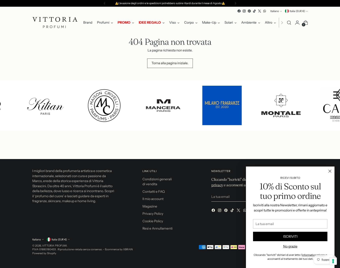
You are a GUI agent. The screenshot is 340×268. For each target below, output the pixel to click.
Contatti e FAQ (153, 192)
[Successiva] (235, 3)
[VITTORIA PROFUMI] (55, 22)
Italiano (274, 11)
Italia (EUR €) (297, 11)
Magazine (149, 206)
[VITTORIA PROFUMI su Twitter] (259, 11)
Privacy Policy (152, 214)
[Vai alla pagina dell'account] (297, 23)
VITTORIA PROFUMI (54, 245)
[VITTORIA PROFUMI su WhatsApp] (264, 11)
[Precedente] (104, 3)
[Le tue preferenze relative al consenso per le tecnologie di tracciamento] (333, 261)
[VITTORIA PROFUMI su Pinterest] (249, 11)
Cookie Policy (152, 221)
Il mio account (153, 199)
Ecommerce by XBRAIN (119, 249)
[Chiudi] (330, 171)
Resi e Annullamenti (157, 228)
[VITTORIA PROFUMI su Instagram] (244, 11)
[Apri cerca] (289, 23)
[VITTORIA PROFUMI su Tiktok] (254, 11)
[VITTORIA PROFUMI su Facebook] (239, 11)
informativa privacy (313, 254)
